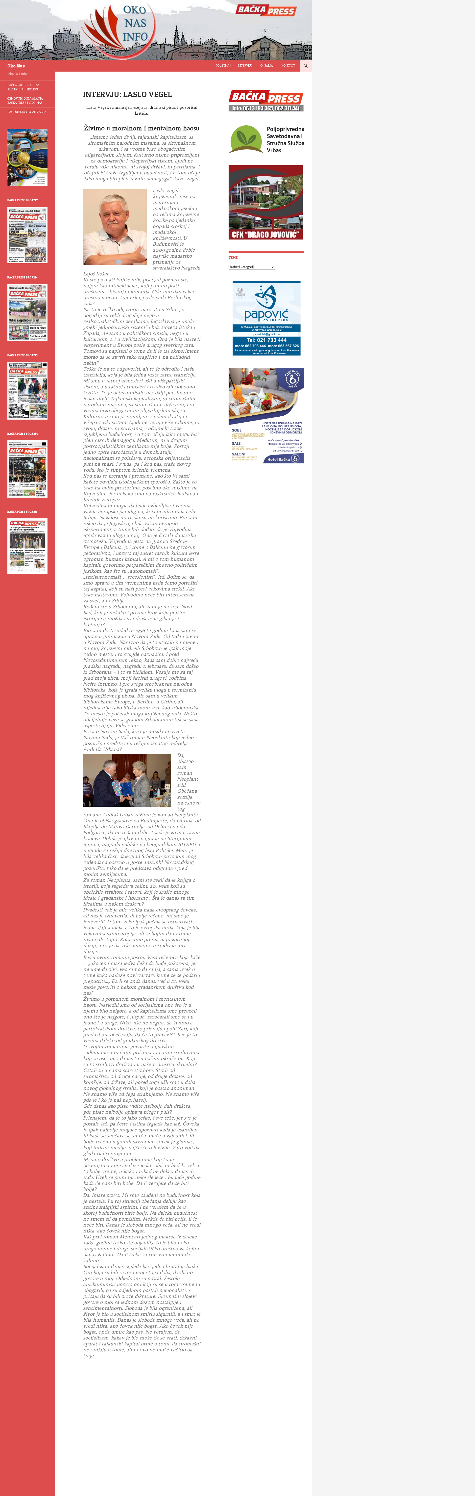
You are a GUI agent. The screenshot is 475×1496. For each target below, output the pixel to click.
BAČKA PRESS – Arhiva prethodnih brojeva (23, 87)
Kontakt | (289, 65)
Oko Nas (16, 66)
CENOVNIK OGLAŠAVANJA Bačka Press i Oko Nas (25, 101)
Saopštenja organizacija (26, 112)
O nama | (267, 65)
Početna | (223, 65)
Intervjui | (245, 65)
